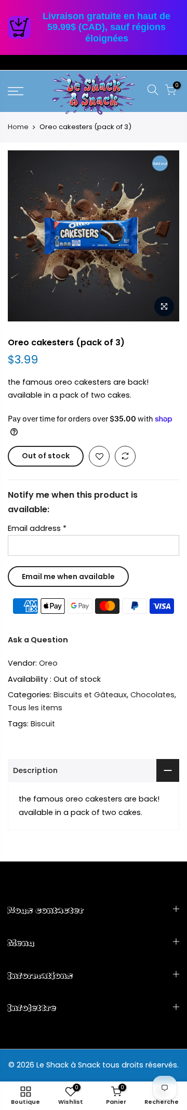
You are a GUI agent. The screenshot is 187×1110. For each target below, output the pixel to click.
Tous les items (35, 707)
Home (18, 127)
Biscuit (43, 723)
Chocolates (152, 695)
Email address (37, 528)
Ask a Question (38, 640)
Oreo (48, 663)
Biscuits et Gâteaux (90, 695)
